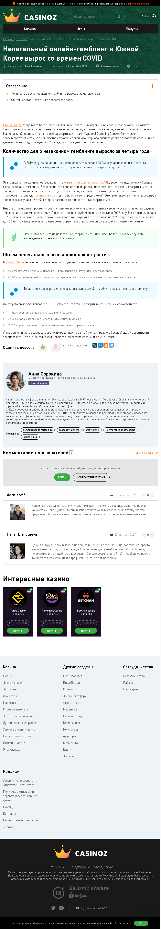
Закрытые (9, 689)
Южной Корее (15, 262)
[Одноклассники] (105, 345)
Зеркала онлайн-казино (19, 729)
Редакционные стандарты (20, 820)
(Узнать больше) (122, 923)
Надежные (10, 703)
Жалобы (68, 756)
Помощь (8, 807)
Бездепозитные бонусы (19, 736)
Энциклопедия (12, 749)
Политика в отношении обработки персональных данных (20, 796)
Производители (73, 676)
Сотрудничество (134, 676)
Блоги (67, 749)
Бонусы (132, 29)
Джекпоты (10, 696)
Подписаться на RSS (93, 908)
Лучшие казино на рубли (19, 723)
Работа (128, 683)
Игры (80, 29)
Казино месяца (73, 716)
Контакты (9, 814)
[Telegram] (111, 345)
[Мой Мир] (100, 345)
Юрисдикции (71, 723)
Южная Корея (12, 125)
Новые (7, 676)
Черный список (13, 683)
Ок (141, 923)
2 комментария (109, 66)
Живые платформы (76, 696)
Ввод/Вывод (71, 683)
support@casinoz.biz (137, 3)
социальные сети (47, 195)
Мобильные (71, 743)
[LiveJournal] (94, 345)
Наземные (70, 709)
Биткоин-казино (14, 743)
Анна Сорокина (33, 66)
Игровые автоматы (15, 709)
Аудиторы (69, 736)
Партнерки (130, 689)
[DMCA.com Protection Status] (78, 897)
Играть (18, 630)
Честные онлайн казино (19, 716)
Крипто (68, 689)
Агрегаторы (71, 703)
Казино (30, 29)
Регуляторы (71, 729)
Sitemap (8, 827)
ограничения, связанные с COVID (86, 182)
